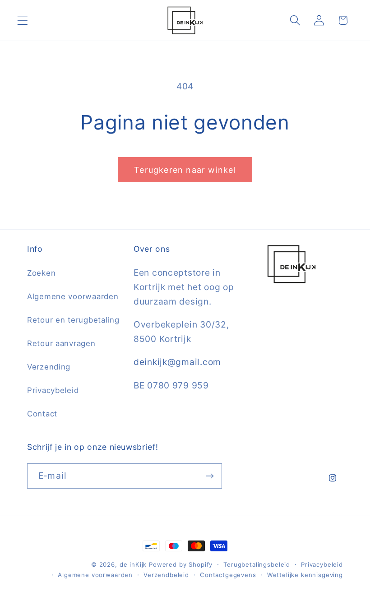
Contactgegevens (228, 574)
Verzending (48, 366)
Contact (42, 413)
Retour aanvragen (61, 343)
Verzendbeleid (166, 574)
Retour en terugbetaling (73, 319)
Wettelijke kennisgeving (305, 574)
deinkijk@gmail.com (177, 361)
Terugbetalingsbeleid (256, 564)
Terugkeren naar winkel (185, 170)
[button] (23, 20)
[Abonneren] (210, 476)
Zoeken (41, 272)
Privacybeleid (53, 390)
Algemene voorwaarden (72, 296)
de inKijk (133, 564)
